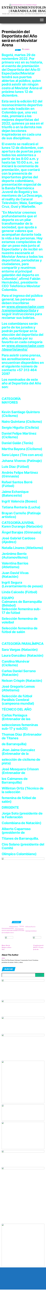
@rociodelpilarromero (8, 932)
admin (26, 49)
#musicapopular (19, 929)
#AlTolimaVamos (13, 926)
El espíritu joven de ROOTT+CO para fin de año (38, 947)
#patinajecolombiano (31, 931)
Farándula (16, 922)
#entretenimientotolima (8, 928)
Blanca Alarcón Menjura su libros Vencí (6, 947)
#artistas (21, 926)
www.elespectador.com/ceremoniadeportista (23, 308)
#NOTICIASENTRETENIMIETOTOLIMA (13, 930)
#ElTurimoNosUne (30, 926)
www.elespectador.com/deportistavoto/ (23, 347)
